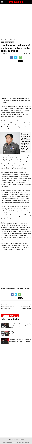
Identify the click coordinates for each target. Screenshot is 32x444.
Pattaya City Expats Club (3, 327)
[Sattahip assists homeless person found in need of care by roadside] (5, 333)
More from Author (11, 319)
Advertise (16, 439)
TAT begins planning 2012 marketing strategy (24, 307)
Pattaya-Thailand (9, 42)
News (2, 42)
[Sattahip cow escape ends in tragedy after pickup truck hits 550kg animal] (5, 341)
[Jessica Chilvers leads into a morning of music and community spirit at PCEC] (5, 325)
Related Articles (10, 316)
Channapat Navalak (10, 288)
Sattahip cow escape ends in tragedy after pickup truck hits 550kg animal (20, 340)
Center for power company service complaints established (7, 308)
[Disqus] (16, 371)
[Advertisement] (16, 21)
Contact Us (10, 439)
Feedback (22, 439)
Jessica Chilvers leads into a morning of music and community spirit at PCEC (20, 326)
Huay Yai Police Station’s (23, 288)
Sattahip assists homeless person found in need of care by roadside (19, 333)
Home (2, 39)
